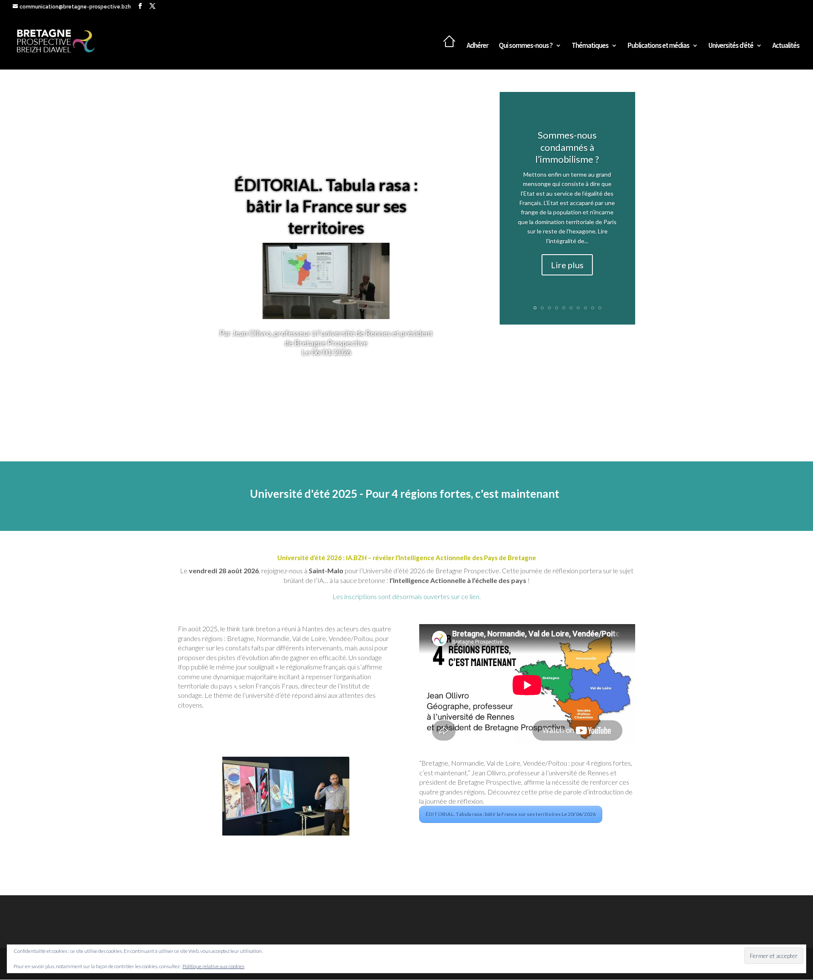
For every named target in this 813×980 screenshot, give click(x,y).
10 (599, 307)
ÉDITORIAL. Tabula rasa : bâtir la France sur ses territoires (326, 206)
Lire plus (567, 265)
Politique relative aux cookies (213, 966)
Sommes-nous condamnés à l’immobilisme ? (567, 147)
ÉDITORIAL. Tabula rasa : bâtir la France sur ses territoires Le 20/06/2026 (511, 814)
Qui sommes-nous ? (526, 46)
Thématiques (590, 46)
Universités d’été (730, 46)
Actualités (785, 46)
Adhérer (477, 46)
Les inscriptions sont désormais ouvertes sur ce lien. (406, 596)
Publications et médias (658, 46)
